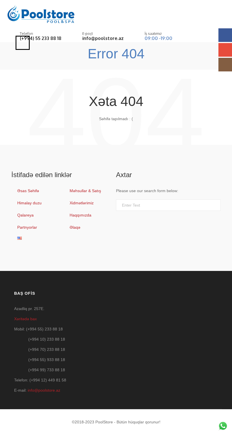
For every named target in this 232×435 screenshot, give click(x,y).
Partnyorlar (27, 227)
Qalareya (25, 215)
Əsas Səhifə (28, 190)
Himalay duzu (29, 203)
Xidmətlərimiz (82, 203)
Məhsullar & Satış (85, 190)
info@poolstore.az (103, 38)
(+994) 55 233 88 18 (40, 38)
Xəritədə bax (25, 319)
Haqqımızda (80, 215)
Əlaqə (75, 227)
